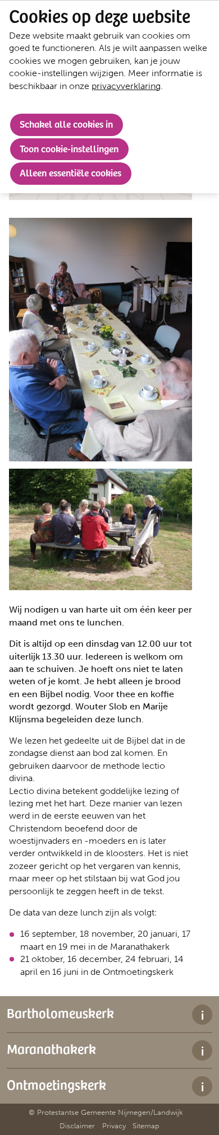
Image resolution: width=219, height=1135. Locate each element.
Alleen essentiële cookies (70, 172)
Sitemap (146, 1126)
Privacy (114, 1126)
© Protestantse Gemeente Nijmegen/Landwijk (106, 1112)
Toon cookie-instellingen (69, 148)
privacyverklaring (126, 86)
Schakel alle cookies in (66, 123)
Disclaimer (77, 1126)
